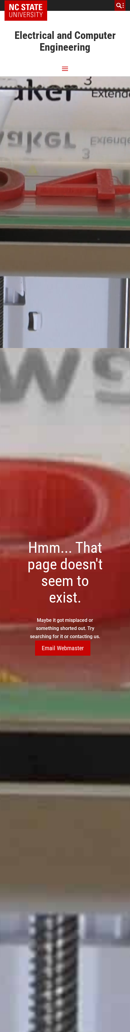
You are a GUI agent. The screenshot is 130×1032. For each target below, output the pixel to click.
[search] (120, 5)
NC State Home (28, 5)
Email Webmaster (63, 648)
